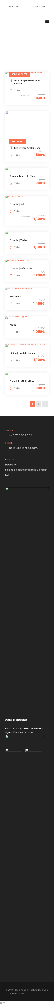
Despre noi (11, 464)
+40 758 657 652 (15, 6)
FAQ (7, 474)
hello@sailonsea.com (40, 6)
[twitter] (25, 11)
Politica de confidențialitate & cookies (26, 469)
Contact (10, 459)
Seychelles (15, 296)
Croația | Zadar (18, 240)
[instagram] (33, 11)
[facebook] (20, 11)
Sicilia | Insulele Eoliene (23, 353)
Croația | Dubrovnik (21, 268)
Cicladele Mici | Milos (22, 381)
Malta (13, 324)
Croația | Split (17, 204)
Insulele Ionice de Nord (22, 176)
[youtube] (29, 11)
